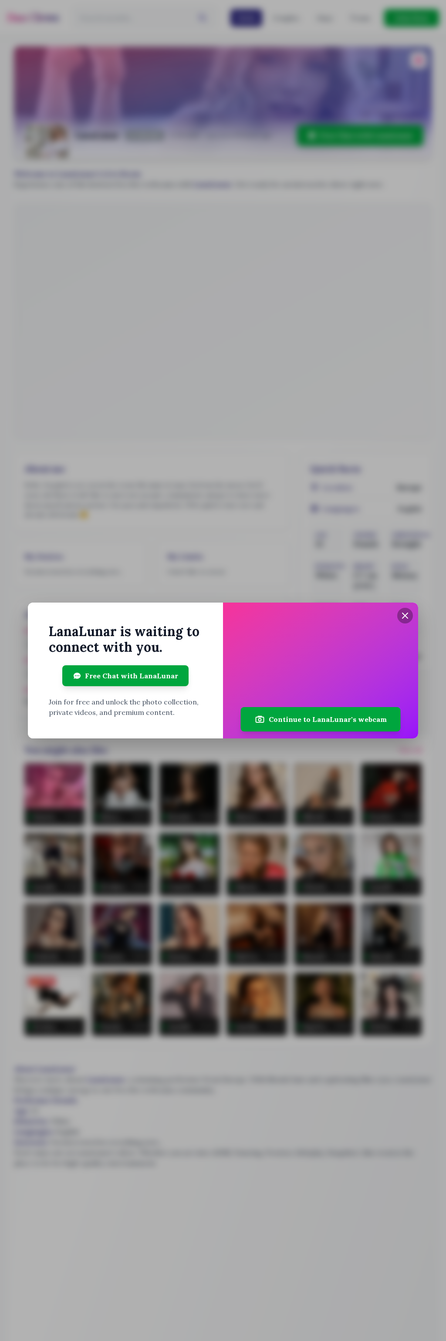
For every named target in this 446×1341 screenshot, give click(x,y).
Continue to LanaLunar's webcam (328, 719)
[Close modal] (405, 615)
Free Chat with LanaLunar (131, 675)
